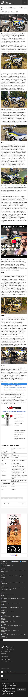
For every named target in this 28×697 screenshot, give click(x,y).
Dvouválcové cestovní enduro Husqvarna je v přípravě (15, 387)
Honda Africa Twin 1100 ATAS (20, 634)
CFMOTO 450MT (12, 594)
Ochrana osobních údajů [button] (7, 694)
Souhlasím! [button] (21, 689)
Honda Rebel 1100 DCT (16, 630)
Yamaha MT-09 (11, 612)
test (9, 498)
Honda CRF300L (11, 621)
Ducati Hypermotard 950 (17, 625)
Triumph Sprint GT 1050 (17, 607)
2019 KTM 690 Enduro (15, 603)
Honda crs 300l (11, 565)
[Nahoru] (1, 640)
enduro (13, 498)
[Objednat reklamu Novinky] (14, 555)
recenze (4, 498)
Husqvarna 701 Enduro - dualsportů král (13, 9)
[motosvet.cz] (5, 2)
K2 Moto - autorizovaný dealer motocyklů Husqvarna (14, 411)
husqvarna (19, 498)
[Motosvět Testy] (14, 533)
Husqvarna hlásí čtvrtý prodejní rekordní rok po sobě (14, 389)
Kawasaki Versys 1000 (15, 616)
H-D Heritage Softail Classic (19, 598)
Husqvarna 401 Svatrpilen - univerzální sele (12, 385)
